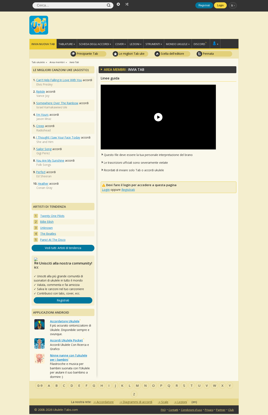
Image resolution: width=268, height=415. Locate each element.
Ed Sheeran (44, 176)
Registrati (204, 5)
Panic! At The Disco (53, 240)
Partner (220, 410)
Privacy (209, 410)
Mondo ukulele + (178, 44)
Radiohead (43, 130)
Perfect (40, 172)
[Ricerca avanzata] (118, 3)
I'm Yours (42, 115)
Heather (43, 183)
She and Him (44, 142)
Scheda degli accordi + (95, 44)
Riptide (40, 91)
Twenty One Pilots (52, 216)
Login (220, 5)
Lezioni (182, 402)
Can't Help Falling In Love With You (59, 80)
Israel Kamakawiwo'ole (51, 107)
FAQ (163, 410)
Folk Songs (43, 165)
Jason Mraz (43, 119)
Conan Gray (44, 188)
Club (231, 410)
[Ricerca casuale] (127, 3)
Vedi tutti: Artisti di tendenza (63, 248)
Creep (40, 126)
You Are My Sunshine (50, 160)
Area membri (57, 62)
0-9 (40, 385)
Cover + (120, 44)
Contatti (173, 410)
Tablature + (67, 44)
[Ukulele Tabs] (38, 24)
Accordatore (105, 402)
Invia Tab (74, 62)
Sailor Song (44, 149)
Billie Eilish (47, 222)
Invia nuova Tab (43, 44)
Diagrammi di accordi (137, 402)
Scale (164, 402)
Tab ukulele (38, 62)
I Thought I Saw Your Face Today (58, 137)
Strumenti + (154, 44)
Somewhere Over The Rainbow (57, 103)
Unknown (46, 228)
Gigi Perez (43, 153)
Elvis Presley (44, 84)
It (232, 5)
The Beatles (48, 234)
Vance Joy (42, 96)
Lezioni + (136, 44)
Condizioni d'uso (191, 410)
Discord (199, 44)
